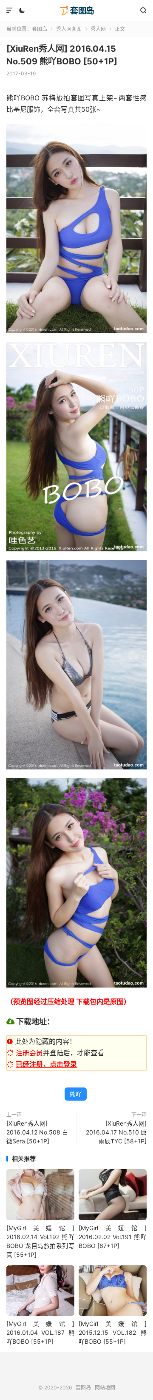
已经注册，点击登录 (46, 1064)
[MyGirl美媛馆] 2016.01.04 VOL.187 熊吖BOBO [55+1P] (40, 1332)
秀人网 (98, 29)
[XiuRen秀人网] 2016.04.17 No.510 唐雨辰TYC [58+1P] (116, 1132)
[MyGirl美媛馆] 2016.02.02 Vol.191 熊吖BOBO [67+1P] (113, 1236)
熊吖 (76, 1094)
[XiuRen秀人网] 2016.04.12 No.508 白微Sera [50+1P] (37, 1132)
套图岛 (76, 11)
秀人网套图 (69, 29)
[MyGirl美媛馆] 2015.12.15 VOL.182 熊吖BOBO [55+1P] (113, 1332)
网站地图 (105, 1387)
